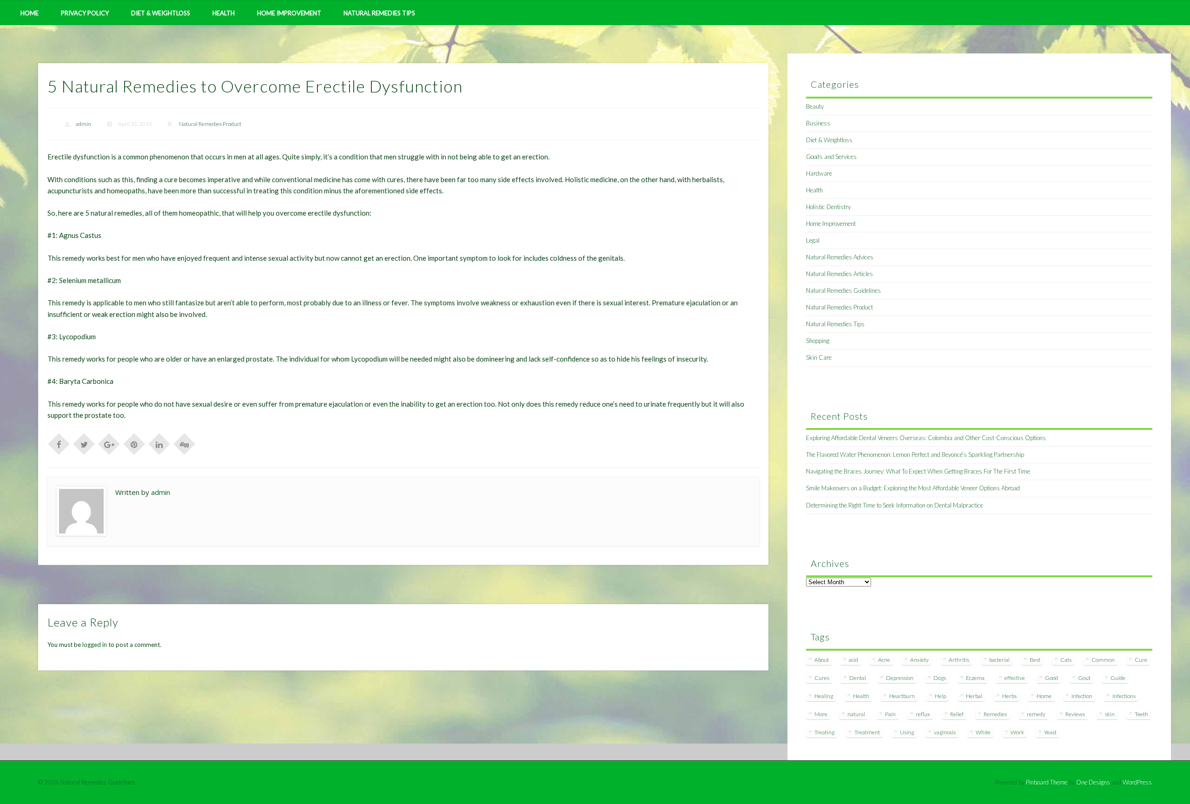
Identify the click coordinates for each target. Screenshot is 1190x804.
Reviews (1075, 714)
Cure (1141, 659)
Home (29, 13)
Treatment (867, 732)
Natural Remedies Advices (839, 257)
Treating (824, 732)
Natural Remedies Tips (379, 13)
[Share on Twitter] (84, 443)
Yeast (1050, 732)
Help (940, 695)
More (820, 714)
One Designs (1093, 782)
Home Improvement (289, 13)
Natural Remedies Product (210, 123)
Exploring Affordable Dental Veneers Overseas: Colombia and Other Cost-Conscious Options (926, 438)
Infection (1081, 695)
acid (853, 659)
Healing (823, 695)
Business (818, 123)
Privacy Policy (85, 13)
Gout (1084, 677)
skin (1110, 714)
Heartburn (902, 695)
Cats (1065, 659)
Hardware (819, 173)
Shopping (817, 340)
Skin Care (819, 357)
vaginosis (945, 732)
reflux (923, 714)
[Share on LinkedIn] (159, 443)
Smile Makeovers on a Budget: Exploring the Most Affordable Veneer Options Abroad (913, 488)
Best (1035, 659)
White (983, 732)
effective (1015, 677)
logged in (94, 644)
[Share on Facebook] (59, 443)
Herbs (1009, 695)
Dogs (939, 677)
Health (223, 13)
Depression (899, 677)
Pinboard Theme (1046, 782)
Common (1103, 659)
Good (1051, 677)
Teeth (1141, 714)
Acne (884, 659)
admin (83, 123)
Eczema (975, 677)
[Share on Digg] (184, 443)
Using (907, 732)
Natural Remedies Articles (839, 273)
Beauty (815, 106)
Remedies (995, 714)
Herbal (974, 695)
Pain (890, 714)
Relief (957, 714)
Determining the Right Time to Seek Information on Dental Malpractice (894, 505)
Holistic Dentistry (828, 207)
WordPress (1137, 782)
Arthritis (959, 659)
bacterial (999, 659)
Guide (1118, 677)
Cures (821, 677)
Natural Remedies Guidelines (843, 290)
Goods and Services (831, 156)
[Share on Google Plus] (109, 443)
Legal (813, 240)
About (821, 659)
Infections (1124, 695)
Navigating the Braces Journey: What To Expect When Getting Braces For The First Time (918, 471)
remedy (1036, 714)
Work (1017, 732)
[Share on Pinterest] (134, 443)
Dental (857, 677)
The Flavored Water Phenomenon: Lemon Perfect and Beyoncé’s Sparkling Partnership (915, 454)
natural (856, 714)
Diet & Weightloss (160, 13)
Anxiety (919, 659)
